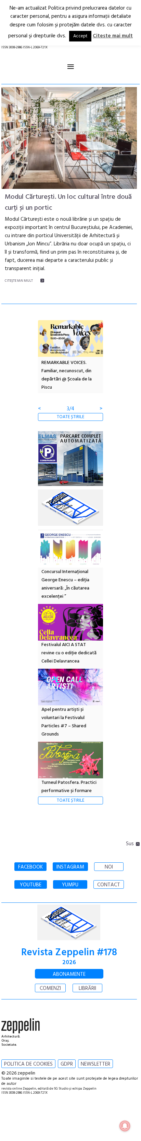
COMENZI (50, 988)
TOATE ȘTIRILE (70, 417)
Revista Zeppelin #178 (69, 952)
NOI (109, 867)
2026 (69, 963)
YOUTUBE (30, 885)
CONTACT (108, 885)
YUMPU (70, 885)
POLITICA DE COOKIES (28, 1064)
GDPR (67, 1064)
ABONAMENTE (69, 974)
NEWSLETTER (95, 1064)
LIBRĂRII (87, 988)
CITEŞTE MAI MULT (19, 280)
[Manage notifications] (124, 1125)
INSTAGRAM (70, 867)
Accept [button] (80, 36)
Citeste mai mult (113, 36)
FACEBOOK (30, 867)
